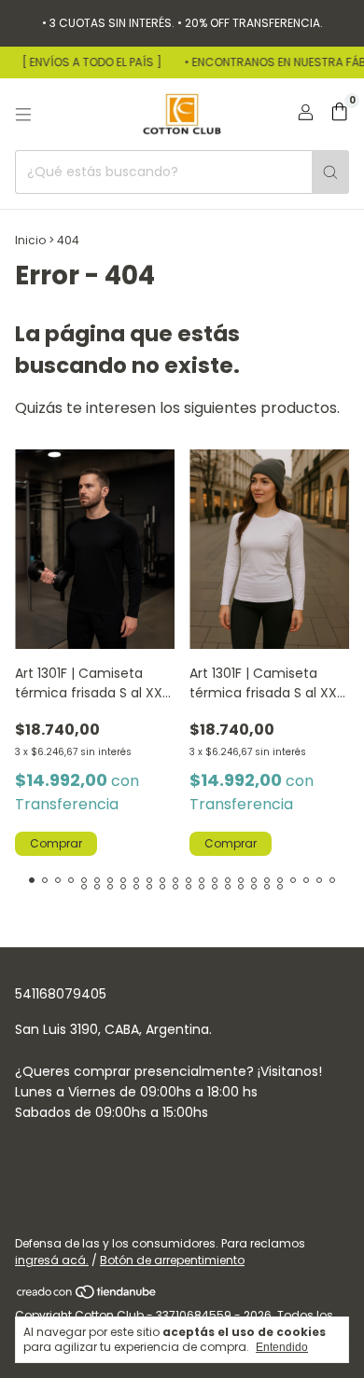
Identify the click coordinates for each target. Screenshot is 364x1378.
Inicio (30, 240)
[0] (339, 114)
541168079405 (60, 994)
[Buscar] (330, 172)
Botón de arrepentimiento (172, 1260)
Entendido (282, 1347)
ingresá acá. (52, 1260)
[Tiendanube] (87, 1295)
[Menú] (23, 114)
